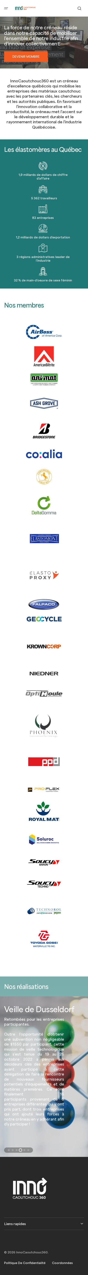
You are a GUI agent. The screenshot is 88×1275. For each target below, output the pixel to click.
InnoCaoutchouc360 (32, 1252)
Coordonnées (62, 1263)
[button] (6, 8)
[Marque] (44, 431)
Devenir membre (25, 56)
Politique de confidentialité (24, 1263)
